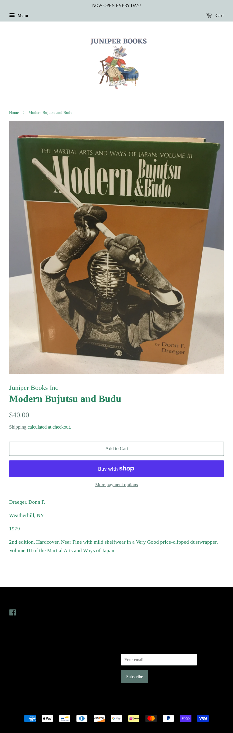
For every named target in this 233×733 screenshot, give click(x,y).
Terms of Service (24, 672)
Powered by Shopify (150, 708)
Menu (22, 15)
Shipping (17, 427)
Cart (219, 15)
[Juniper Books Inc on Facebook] (12, 613)
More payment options (116, 484)
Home (14, 113)
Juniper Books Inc (114, 708)
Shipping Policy (23, 681)
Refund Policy (21, 664)
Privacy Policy (21, 655)
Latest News (133, 600)
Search (15, 647)
